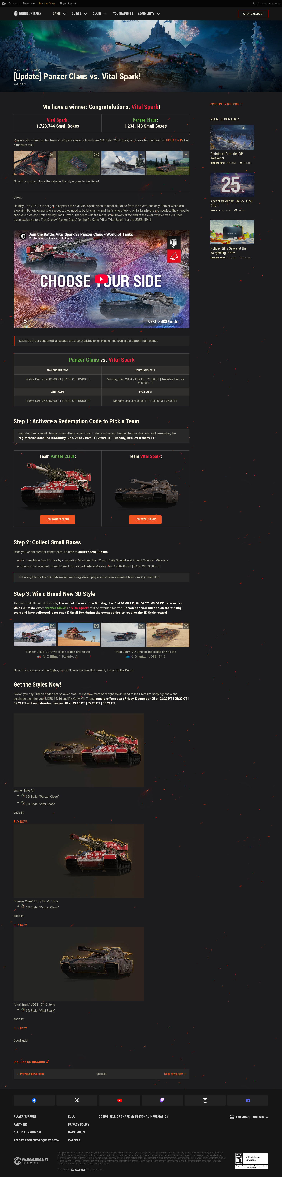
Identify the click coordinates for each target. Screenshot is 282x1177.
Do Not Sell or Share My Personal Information (133, 1116)
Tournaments (123, 13)
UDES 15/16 (174, 140)
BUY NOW (20, 821)
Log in (256, 3)
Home (17, 69)
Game (56, 13)
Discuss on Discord (224, 104)
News (25, 69)
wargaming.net (31, 1161)
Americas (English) (250, 1117)
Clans (96, 13)
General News (217, 163)
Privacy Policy (78, 1124)
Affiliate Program (27, 1132)
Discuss (246, 163)
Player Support (25, 1116)
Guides (76, 13)
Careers (74, 1140)
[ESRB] (251, 1161)
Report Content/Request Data (36, 1140)
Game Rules (76, 1132)
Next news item (173, 1074)
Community (146, 13)
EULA (71, 1116)
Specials (36, 69)
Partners (21, 1124)
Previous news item (32, 1074)
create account (272, 3)
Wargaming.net (78, 1169)
